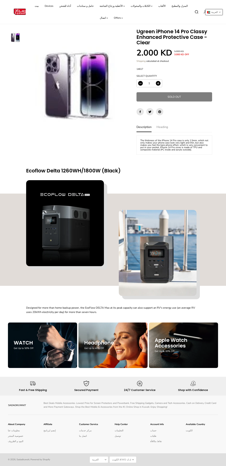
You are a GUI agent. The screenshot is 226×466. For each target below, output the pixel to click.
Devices (49, 6)
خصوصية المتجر (15, 436)
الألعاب (162, 6)
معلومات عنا (14, 430)
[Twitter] (150, 111)
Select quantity (146, 76)
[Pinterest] (159, 111)
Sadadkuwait (23, 459)
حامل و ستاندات (85, 6)
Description (144, 127)
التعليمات (119, 430)
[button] (214, 12)
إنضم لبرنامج (50, 430)
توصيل (118, 436)
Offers (117, 18)
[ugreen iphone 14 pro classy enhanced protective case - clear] (77, 82)
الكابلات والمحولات (141, 6)
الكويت (189, 430)
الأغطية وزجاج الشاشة (111, 6)
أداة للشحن (65, 6)
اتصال (103, 18)
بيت (37, 6)
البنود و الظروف (15, 441)
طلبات (153, 436)
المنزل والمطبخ (180, 6)
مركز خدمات (85, 430)
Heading (162, 127)
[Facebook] (140, 111)
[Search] (196, 12)
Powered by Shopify (40, 459)
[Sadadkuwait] (19, 12)
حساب (153, 430)
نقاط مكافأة (156, 441)
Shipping (141, 61)
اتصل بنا (83, 436)
